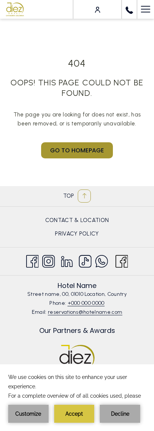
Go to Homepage (77, 150)
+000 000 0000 (86, 303)
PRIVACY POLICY (77, 233)
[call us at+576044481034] (129, 9)
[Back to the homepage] (15, 9)
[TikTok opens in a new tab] (85, 259)
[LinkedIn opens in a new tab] (67, 259)
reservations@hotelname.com (85, 312)
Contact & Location (77, 220)
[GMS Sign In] (98, 9)
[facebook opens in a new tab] (122, 259)
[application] (77, 397)
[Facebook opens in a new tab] (32, 259)
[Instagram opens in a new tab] (48, 259)
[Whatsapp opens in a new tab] (101, 259)
